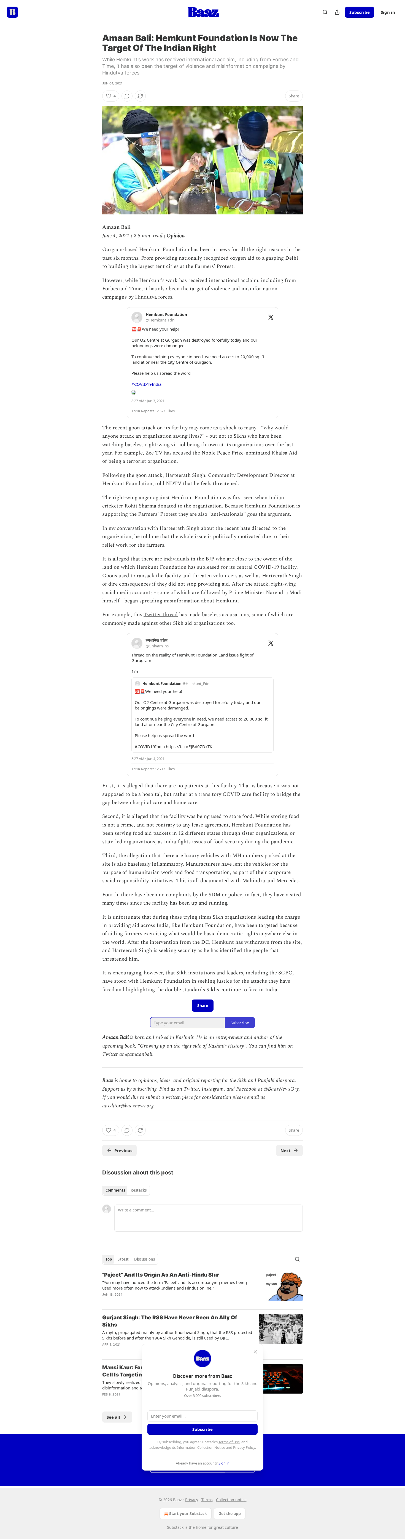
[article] (202, 1288)
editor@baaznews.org (130, 1106)
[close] (255, 1351)
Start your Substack (188, 1513)
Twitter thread (161, 615)
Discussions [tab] (144, 1259)
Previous (123, 1150)
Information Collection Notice (201, 1447)
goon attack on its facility (158, 428)
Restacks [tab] (139, 1190)
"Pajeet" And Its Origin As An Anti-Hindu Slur (160, 1275)
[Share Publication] (337, 12)
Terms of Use (229, 1441)
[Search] (325, 12)
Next (285, 1150)
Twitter (191, 1089)
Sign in (388, 12)
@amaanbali (138, 1054)
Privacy (191, 1499)
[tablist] (126, 1190)
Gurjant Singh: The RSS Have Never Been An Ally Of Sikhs (169, 1321)
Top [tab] (109, 1259)
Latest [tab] (123, 1259)
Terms (207, 1499)
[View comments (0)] (127, 96)
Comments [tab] (115, 1190)
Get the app (229, 1513)
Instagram (213, 1089)
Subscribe (359, 12)
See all (113, 1417)
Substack (175, 1527)
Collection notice (231, 1499)
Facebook (246, 1089)
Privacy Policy (244, 1447)
